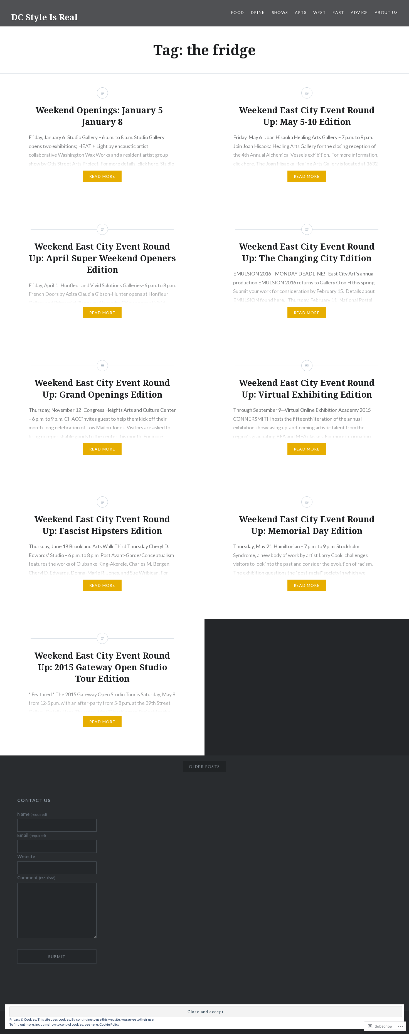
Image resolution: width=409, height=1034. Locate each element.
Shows (280, 12)
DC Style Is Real (44, 17)
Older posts (204, 766)
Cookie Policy (109, 1024)
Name (32, 814)
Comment (36, 877)
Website (26, 856)
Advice (359, 12)
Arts (301, 12)
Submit (56, 956)
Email (31, 835)
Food (237, 12)
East (338, 12)
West (319, 12)
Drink (258, 12)
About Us (386, 12)
